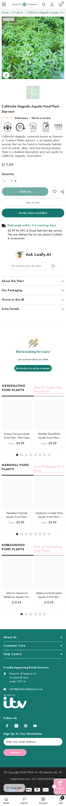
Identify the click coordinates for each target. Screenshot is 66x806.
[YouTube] (35, 725)
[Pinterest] (25, 725)
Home (5, 12)
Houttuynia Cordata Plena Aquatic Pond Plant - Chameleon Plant (49, 515)
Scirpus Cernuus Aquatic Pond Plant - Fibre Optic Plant (17, 436)
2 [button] (22, 455)
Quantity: (8, 174)
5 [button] (35, 455)
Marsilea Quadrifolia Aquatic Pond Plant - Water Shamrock (49, 436)
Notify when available (33, 213)
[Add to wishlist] (54, 191)
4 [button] (31, 455)
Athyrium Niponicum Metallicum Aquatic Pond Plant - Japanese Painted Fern (17, 595)
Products (18, 12)
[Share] (61, 191)
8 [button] (49, 455)
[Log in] (52, 4)
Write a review (41, 118)
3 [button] (26, 455)
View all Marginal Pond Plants (48, 468)
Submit (15, 752)
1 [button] (17, 455)
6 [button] (40, 455)
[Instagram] (16, 725)
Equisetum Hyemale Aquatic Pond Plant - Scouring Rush (17, 515)
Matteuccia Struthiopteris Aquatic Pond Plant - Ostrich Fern (49, 595)
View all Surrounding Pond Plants (48, 548)
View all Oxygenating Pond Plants (48, 389)
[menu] (4, 4)
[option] (33, 48)
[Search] (44, 4)
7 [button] (44, 455)
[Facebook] (7, 725)
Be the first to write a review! (33, 368)
